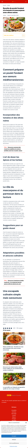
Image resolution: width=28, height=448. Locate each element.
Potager (14, 418)
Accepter (14, 436)
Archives (14, 412)
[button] (26, 422)
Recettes (14, 420)
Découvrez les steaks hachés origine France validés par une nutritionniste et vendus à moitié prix (13, 368)
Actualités (14, 410)
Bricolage (14, 413)
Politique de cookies (13, 446)
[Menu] (2, 1)
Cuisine (14, 415)
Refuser (14, 439)
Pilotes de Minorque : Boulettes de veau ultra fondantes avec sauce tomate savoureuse (13, 348)
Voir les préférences (14, 443)
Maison (14, 417)
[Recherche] (25, 1)
